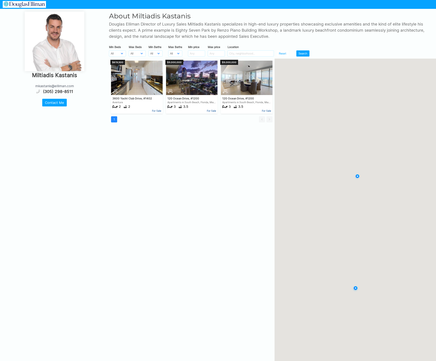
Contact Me (54, 103)
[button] (262, 119)
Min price (193, 47)
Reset (282, 53)
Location (233, 47)
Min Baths (155, 47)
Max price (214, 47)
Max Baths (175, 47)
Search (303, 53)
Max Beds (135, 47)
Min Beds (115, 47)
